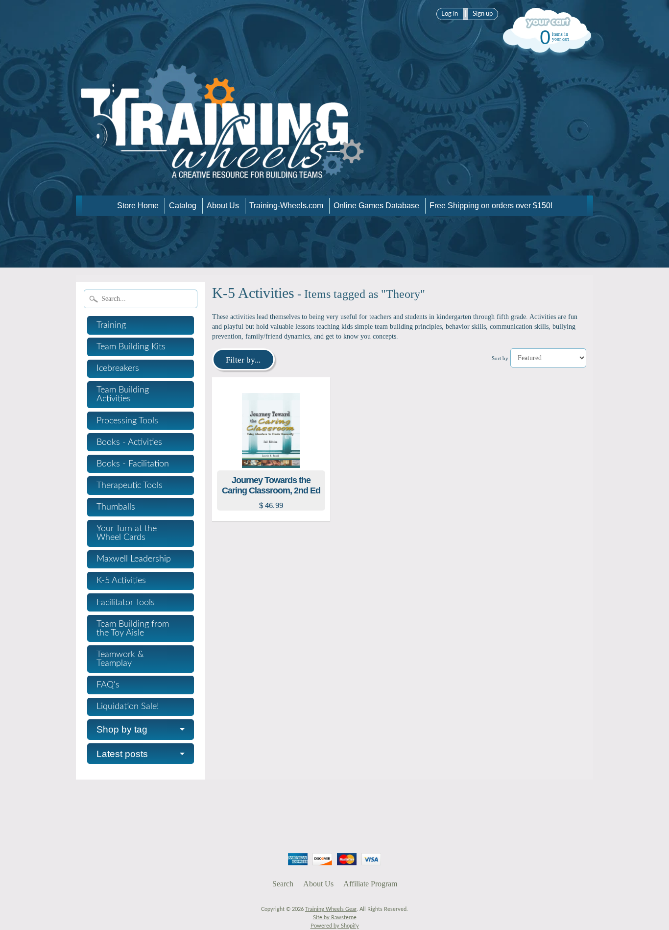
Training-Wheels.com (286, 205)
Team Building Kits (131, 347)
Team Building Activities (122, 394)
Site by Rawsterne (335, 917)
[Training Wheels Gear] (223, 181)
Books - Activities (129, 442)
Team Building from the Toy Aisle (132, 628)
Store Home (138, 205)
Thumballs (115, 507)
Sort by (500, 358)
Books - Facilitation (132, 464)
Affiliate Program (370, 884)
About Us (223, 205)
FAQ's (107, 685)
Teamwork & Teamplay (120, 659)
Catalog (182, 205)
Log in (449, 14)
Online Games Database (376, 205)
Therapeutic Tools (129, 485)
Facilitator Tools (125, 602)
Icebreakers (117, 368)
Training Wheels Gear (331, 909)
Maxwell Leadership (133, 559)
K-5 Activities (121, 580)
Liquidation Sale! (127, 706)
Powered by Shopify (335, 926)
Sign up (483, 14)
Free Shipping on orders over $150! (491, 205)
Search (282, 884)
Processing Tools (127, 420)
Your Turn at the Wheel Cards (126, 533)
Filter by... (243, 360)
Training (111, 325)
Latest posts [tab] (122, 754)
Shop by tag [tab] (121, 729)
